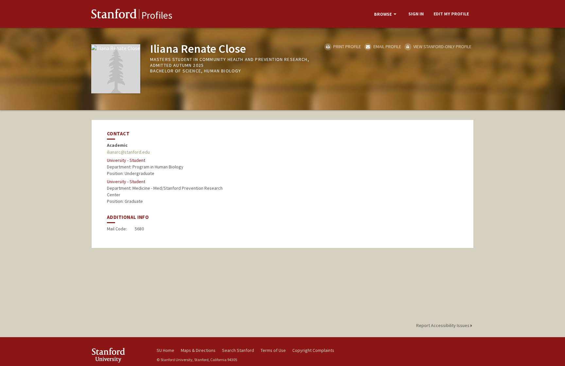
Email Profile (386, 46)
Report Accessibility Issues (443, 325)
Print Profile (346, 46)
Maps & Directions (198, 350)
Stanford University (119, 355)
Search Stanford (238, 350)
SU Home (165, 350)
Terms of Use (273, 350)
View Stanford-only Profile (441, 46)
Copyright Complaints (313, 350)
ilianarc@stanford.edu (128, 152)
